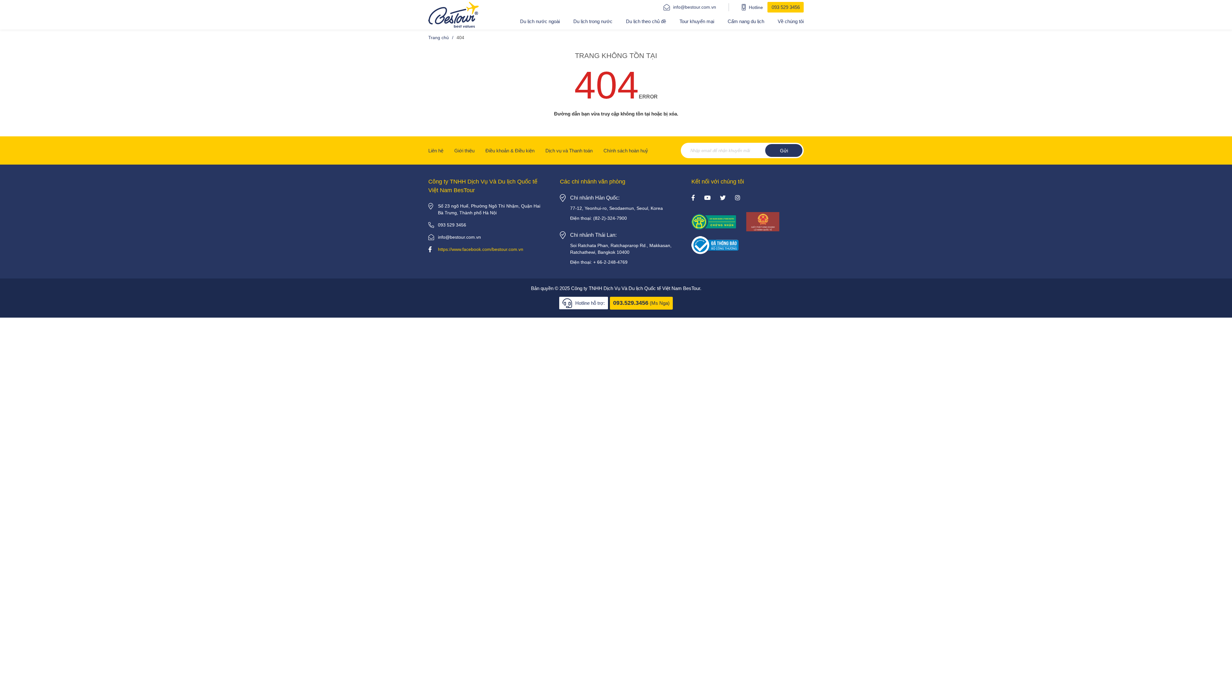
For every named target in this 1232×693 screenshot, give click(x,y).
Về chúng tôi (791, 21)
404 (460, 37)
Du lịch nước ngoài (540, 21)
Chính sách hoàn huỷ (625, 150)
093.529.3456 (630, 303)
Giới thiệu (464, 150)
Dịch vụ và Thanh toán (569, 150)
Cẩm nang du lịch (746, 21)
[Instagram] (737, 198)
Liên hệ (435, 150)
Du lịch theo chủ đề (646, 21)
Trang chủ (438, 37)
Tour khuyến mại (697, 21)
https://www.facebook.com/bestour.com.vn (480, 249)
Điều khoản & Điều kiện (510, 150)
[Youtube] (707, 198)
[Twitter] (723, 198)
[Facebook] (693, 198)
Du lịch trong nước (592, 21)
